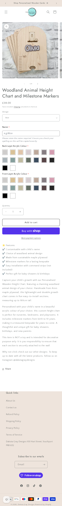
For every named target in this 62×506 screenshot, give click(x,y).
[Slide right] (37, 83)
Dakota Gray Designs (26, 504)
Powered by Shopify (43, 504)
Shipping (17, 107)
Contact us (11, 407)
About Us (10, 401)
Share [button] (8, 369)
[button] (6, 12)
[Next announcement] (56, 3)
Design (5, 112)
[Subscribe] (44, 464)
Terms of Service (14, 435)
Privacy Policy (12, 428)
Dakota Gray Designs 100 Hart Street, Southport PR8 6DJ (29, 443)
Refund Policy (12, 414)
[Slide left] (24, 83)
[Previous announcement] (5, 3)
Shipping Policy (13, 421)
